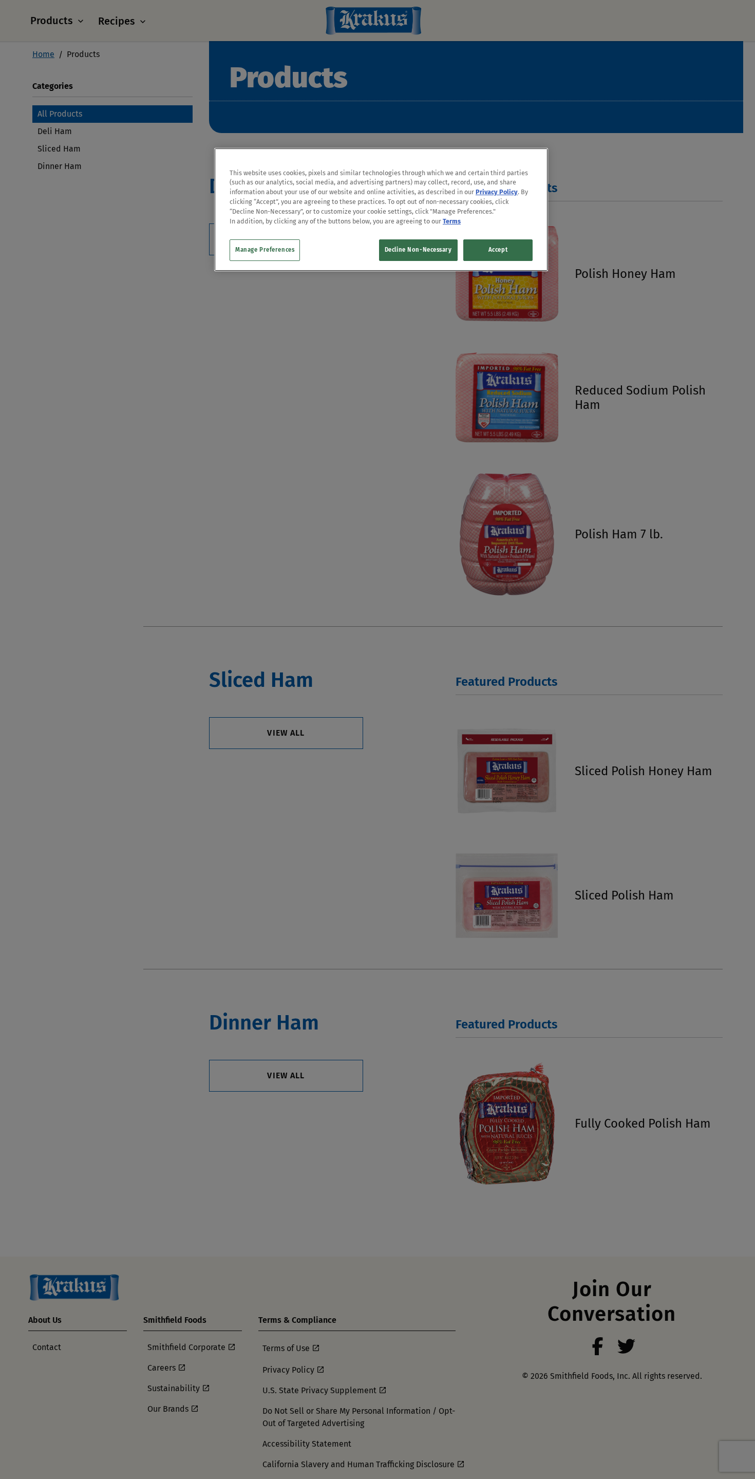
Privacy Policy (497, 192)
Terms (452, 221)
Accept (497, 249)
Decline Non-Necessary (418, 249)
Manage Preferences (264, 249)
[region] (381, 209)
